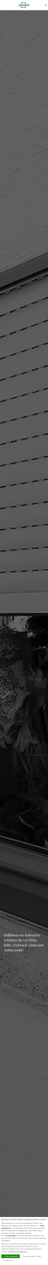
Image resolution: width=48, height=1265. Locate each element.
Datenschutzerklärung (17, 1251)
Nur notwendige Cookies (32, 1256)
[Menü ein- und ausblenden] (46, 5)
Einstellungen (8, 1260)
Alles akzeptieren (11, 1256)
